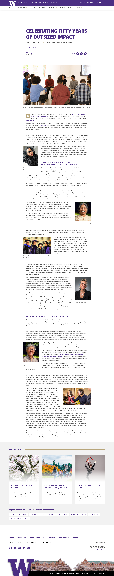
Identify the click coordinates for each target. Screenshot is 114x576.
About (11, 7)
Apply (80, 2)
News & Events (65, 7)
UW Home (98, 2)
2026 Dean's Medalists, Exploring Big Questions (56, 487)
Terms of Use (93, 573)
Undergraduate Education (19, 518)
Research (52, 7)
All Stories (32, 48)
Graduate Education (78, 514)
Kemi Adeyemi (42, 126)
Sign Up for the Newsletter (41, 542)
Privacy (86, 573)
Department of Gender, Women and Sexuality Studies (49, 514)
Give (92, 2)
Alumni (77, 7)
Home (28, 43)
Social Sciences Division (18, 514)
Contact (86, 2)
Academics (22, 7)
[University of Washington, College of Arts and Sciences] (33, 3)
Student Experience (37, 7)
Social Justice (94, 514)
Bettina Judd (30, 120)
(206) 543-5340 (100, 550)
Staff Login (102, 573)
